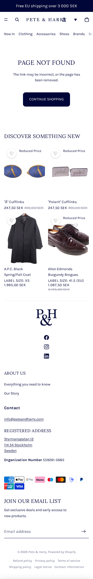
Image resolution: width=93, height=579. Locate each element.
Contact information (69, 567)
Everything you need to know (27, 384)
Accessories (46, 34)
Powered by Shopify (62, 552)
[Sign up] (84, 531)
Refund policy (22, 560)
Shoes (64, 34)
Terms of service (69, 560)
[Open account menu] (64, 19)
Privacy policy (45, 560)
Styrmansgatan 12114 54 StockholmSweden (19, 445)
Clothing (26, 34)
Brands (79, 34)
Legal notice (43, 567)
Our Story (11, 393)
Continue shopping (46, 99)
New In (9, 34)
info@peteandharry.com (24, 419)
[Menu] (6, 20)
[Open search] (17, 19)
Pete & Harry (37, 552)
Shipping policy (20, 567)
